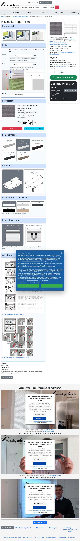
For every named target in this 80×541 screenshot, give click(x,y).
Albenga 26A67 (49, 429)
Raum (4, 93)
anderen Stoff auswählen (12, 129)
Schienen (30, 12)
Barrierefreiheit (39, 537)
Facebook (41, 528)
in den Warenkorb (64, 77)
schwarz (9, 208)
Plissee (45, 12)
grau (23, 203)
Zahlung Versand (51, 537)
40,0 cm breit (59, 39)
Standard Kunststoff (13, 171)
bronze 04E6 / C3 (23, 153)
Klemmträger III (37, 31)
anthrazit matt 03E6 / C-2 (9, 153)
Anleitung (75, 12)
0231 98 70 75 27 (46, 3)
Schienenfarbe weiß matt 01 (58, 43)
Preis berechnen (7, 377)
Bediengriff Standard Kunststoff (59, 44)
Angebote (59, 12)
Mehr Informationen (39, 414)
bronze (23, 208)
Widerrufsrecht (27, 537)
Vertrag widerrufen (40, 522)
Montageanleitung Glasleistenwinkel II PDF (16, 357)
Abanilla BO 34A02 (55, 475)
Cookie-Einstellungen (10, 537)
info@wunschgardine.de (59, 99)
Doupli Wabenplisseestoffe (20, 16)
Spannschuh (9, 31)
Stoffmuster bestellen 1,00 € (34, 129)
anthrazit (37, 203)
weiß (9, 203)
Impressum (71, 537)
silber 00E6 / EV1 (9, 141)
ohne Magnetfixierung (12, 225)
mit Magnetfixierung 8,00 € (34, 225)
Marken (15, 12)
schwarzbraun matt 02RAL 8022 (37, 142)
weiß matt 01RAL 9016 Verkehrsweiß (23, 142)
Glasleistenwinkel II (23, 31)
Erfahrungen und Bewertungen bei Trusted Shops (70, 529)
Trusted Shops (43, 422)
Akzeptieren (39, 418)
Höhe (3, 63)
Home (3, 16)
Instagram (54, 528)
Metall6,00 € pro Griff (34, 172)
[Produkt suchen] (57, 7)
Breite (4, 55)
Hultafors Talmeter (48, 431)
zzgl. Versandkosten (61, 66)
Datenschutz (62, 537)
